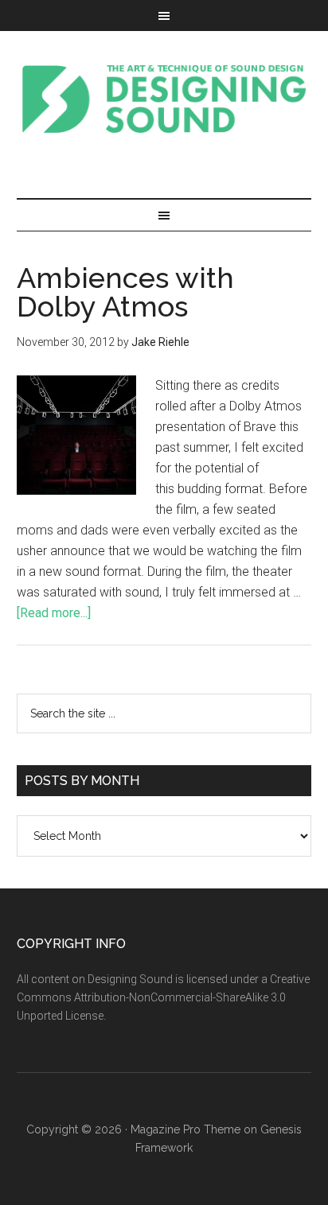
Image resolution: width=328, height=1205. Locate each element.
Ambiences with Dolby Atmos (125, 292)
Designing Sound (164, 98)
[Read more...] (54, 612)
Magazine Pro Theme (185, 1129)
